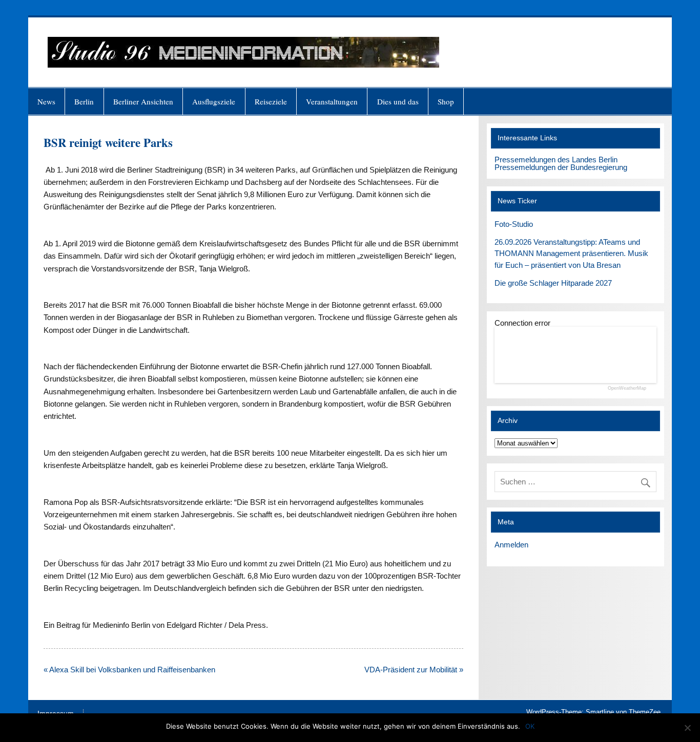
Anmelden (511, 544)
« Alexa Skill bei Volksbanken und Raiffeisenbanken (129, 669)
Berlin (84, 101)
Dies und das (398, 101)
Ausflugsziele (213, 101)
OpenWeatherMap (627, 388)
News (46, 101)
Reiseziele (271, 101)
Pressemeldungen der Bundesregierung (561, 167)
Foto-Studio (514, 224)
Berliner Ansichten (143, 101)
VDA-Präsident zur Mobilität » (413, 669)
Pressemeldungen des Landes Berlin (556, 159)
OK (529, 726)
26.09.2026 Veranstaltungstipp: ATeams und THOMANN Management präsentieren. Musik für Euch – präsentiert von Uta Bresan (571, 254)
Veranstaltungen (332, 101)
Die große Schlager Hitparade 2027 (553, 283)
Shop (446, 101)
